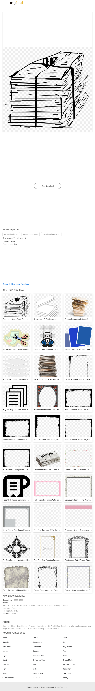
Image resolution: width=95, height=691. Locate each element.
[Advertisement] (47, 29)
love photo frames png (51, 234)
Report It (6, 284)
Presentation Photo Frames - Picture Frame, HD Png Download (58, 409)
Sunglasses (37, 642)
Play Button (67, 646)
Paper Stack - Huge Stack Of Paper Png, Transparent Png (56, 379)
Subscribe (37, 646)
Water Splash (38, 673)
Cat (63, 642)
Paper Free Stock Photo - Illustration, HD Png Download (25, 590)
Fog (64, 651)
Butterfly (5, 642)
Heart (4, 637)
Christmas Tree (39, 660)
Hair (34, 664)
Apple (64, 637)
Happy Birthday (68, 664)
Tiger (4, 655)
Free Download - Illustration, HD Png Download (21, 439)
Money (65, 677)
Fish (4, 668)
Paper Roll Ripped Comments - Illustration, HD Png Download (27, 500)
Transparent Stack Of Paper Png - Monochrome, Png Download (28, 379)
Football (5, 664)
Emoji (4, 660)
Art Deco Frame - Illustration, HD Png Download (21, 560)
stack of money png (30, 234)
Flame (35, 637)
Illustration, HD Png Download (45, 319)
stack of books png (11, 234)
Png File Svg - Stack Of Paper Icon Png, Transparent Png (25, 409)
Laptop (5, 651)
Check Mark (67, 660)
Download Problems (20, 284)
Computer (66, 668)
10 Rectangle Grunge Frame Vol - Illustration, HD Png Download (28, 469)
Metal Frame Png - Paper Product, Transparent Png (23, 530)
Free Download (47, 186)
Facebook (36, 677)
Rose (64, 655)
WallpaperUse (38, 655)
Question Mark (8, 677)
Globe (35, 668)
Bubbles (36, 651)
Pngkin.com (67, 673)
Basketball (6, 646)
